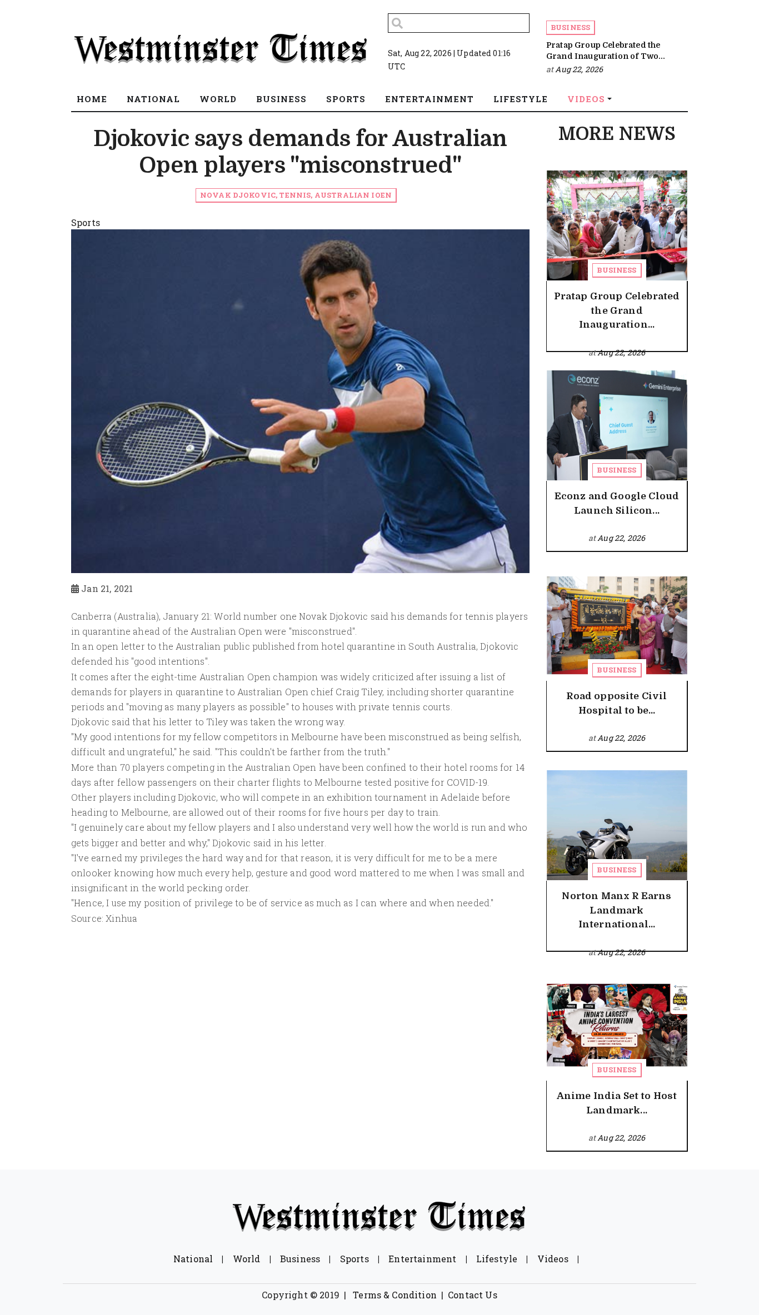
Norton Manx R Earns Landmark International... (616, 910)
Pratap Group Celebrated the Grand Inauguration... (617, 310)
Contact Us (472, 1295)
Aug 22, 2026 (579, 69)
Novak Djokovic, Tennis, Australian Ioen (296, 195)
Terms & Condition (395, 1295)
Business (570, 27)
